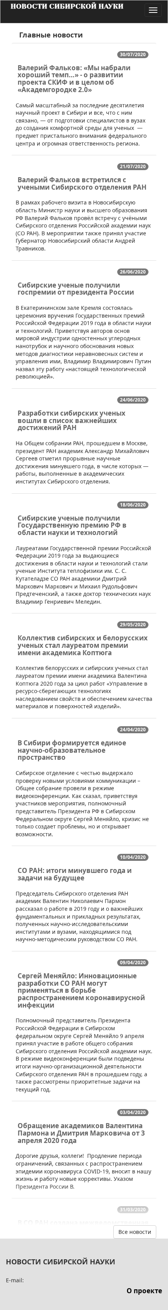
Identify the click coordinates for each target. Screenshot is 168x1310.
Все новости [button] (134, 1231)
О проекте (144, 1290)
